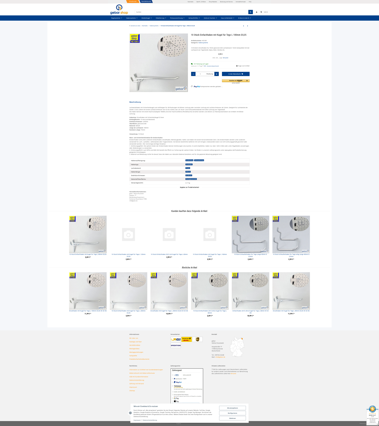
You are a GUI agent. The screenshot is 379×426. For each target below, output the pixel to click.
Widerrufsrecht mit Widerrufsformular (142, 373)
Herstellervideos (134, 345)
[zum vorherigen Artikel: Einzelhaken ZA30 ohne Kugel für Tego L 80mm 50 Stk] (244, 26)
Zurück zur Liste (135, 26)
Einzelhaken (189, 164)
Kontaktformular (241, 2)
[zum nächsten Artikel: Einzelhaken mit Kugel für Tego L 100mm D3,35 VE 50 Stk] (248, 26)
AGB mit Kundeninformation (138, 377)
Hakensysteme (203, 43)
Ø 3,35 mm (189, 175)
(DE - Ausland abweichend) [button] (211, 66)
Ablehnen (232, 418)
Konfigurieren (232, 413)
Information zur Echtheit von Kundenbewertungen (146, 370)
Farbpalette (133, 356)
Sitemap (132, 391)
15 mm (188, 168)
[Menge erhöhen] (216, 74)
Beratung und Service (226, 2)
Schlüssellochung (199, 160)
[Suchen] (250, 12)
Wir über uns (133, 338)
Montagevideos (134, 349)
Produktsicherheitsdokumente (139, 359)
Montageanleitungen (136, 352)
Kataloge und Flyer (135, 342)
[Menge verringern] (193, 74)
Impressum (137, 420)
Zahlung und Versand (136, 384)
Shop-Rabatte (213, 2)
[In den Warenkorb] (131, 32)
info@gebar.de (220, 357)
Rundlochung (189, 160)
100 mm (188, 171)
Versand (225, 58)
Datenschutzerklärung (150, 420)
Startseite (190, 2)
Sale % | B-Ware (201, 2)
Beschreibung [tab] (135, 102)
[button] (256, 12)
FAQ (250, 2)
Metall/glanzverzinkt (191, 179)
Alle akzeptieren (232, 408)
